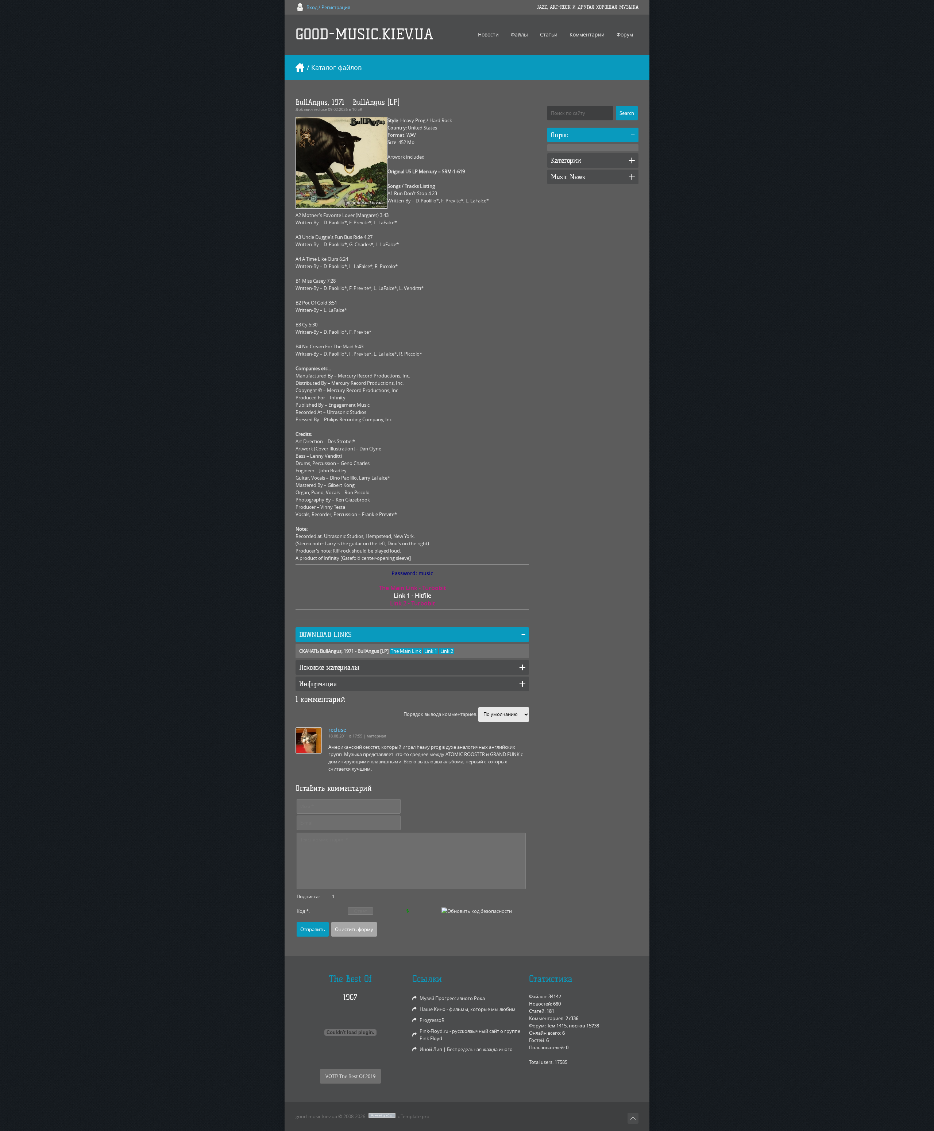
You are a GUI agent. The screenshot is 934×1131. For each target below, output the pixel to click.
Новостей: (540, 1003)
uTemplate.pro (413, 1116)
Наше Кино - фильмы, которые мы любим (468, 1009)
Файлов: (538, 996)
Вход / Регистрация (328, 7)
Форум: (537, 1025)
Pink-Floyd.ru (434, 1031)
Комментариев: (546, 1018)
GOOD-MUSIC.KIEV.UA (364, 34)
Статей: (537, 1011)
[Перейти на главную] (300, 67)
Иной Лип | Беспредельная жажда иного (466, 1049)
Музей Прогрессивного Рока (452, 998)
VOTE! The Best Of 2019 (350, 1076)
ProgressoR (432, 1020)
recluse (320, 109)
